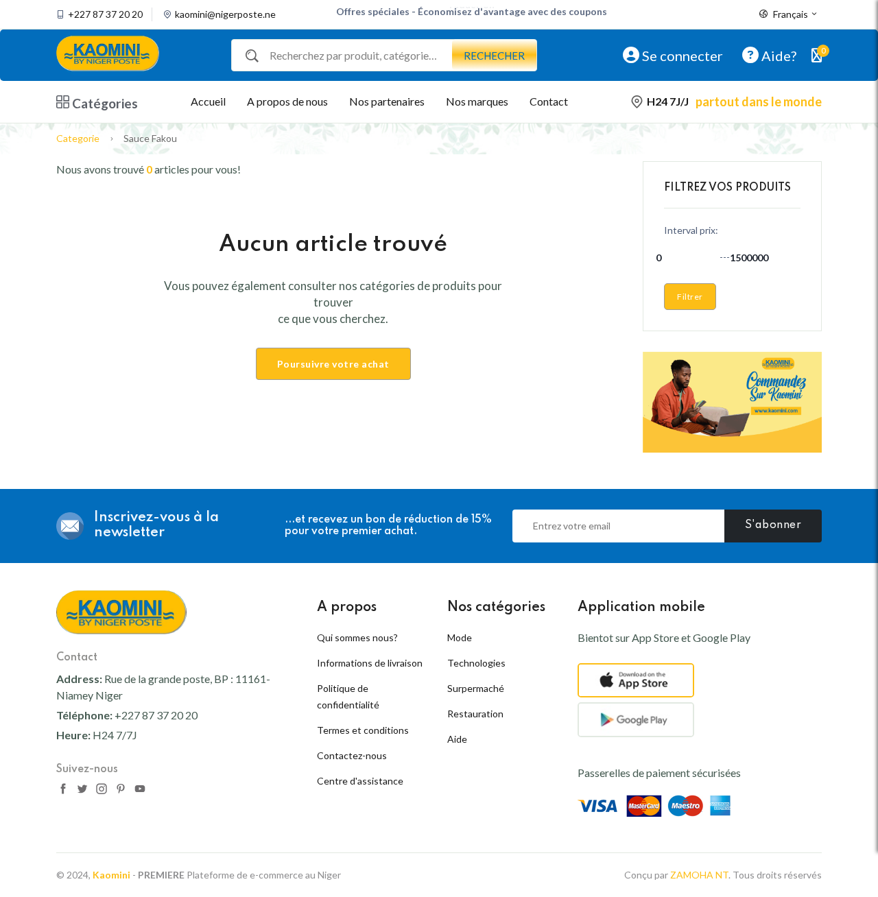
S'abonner (773, 525)
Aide (457, 739)
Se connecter (681, 55)
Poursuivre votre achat (333, 364)
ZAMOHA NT (699, 875)
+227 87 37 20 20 (105, 14)
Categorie (77, 138)
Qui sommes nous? (357, 637)
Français (790, 14)
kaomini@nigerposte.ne (225, 14)
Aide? (777, 55)
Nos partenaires (387, 101)
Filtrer (690, 296)
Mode (459, 637)
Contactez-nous (352, 755)
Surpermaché (475, 688)
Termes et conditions (363, 730)
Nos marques (477, 101)
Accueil (208, 101)
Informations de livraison (370, 663)
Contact (549, 101)
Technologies (476, 663)
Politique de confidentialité (348, 696)
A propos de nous (287, 101)
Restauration (475, 713)
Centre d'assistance (360, 781)
